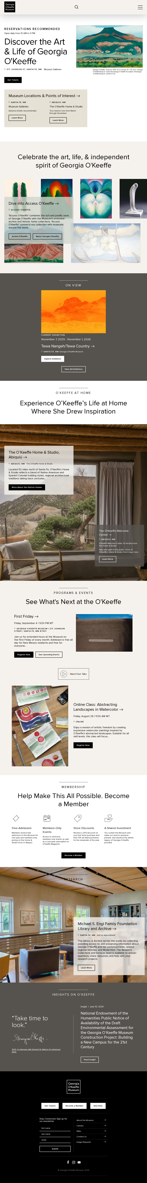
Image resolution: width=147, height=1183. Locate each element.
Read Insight (90, 1059)
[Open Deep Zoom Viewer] (96, 198)
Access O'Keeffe (20, 236)
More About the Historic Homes (27, 487)
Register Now (23, 654)
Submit (55, 1149)
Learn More (17, 118)
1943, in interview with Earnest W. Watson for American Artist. (36, 1050)
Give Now (97, 1106)
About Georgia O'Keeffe (47, 236)
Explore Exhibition (52, 359)
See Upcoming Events (49, 654)
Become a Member (73, 855)
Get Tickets (13, 80)
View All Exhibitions (74, 369)
